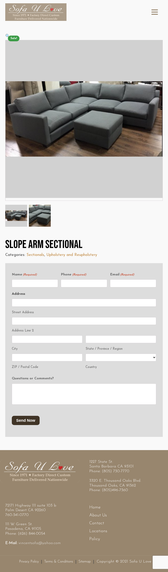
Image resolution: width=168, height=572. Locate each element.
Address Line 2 (23, 330)
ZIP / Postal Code (25, 367)
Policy (94, 539)
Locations (98, 531)
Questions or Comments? (33, 378)
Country (91, 367)
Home (95, 507)
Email (122, 274)
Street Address (23, 312)
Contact (96, 523)
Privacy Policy (29, 561)
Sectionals (35, 255)
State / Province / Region (104, 349)
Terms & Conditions (58, 561)
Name (24, 274)
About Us (98, 515)
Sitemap (85, 561)
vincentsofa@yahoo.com (40, 543)
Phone (73, 274)
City (15, 349)
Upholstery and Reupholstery (71, 255)
